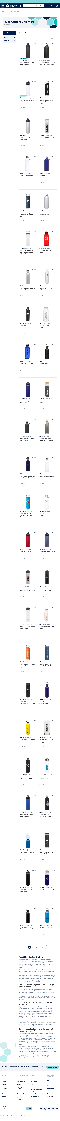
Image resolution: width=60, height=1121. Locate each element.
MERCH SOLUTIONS (22, 1075)
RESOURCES (34, 1075)
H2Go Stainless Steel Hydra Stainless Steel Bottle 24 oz (27, 589)
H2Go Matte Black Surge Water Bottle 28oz (27, 63)
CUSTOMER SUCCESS (50, 1076)
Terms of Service (11, 1115)
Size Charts (51, 1096)
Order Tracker (52, 1085)
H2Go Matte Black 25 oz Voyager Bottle (46, 852)
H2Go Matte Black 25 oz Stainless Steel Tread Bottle (27, 702)
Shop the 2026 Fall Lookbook (29, 1)
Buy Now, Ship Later (21, 1087)
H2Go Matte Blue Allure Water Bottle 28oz (26, 815)
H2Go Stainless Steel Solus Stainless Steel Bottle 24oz (27, 289)
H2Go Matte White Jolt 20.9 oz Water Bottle (47, 777)
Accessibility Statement (34, 1115)
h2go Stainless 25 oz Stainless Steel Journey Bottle (35, 1014)
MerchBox (20, 1079)
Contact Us (51, 1083)
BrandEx (19, 1091)
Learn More (7, 24)
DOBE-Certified (7, 1091)
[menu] (8, 1088)
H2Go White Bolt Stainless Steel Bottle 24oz (46, 476)
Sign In (53, 5)
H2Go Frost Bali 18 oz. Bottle (47, 138)
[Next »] (46, 949)
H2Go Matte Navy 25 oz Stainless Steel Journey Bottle (26, 214)
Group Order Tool (22, 1081)
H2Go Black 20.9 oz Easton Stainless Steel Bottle (47, 815)
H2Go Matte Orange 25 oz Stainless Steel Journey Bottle (27, 665)
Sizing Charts (3, 1115)
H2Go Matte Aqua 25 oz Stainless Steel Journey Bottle (26, 515)
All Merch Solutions (20, 1098)
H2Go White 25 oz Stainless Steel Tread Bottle (27, 627)
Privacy (18, 1115)
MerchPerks (51, 1093)
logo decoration (31, 1046)
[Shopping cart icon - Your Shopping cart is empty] (57, 7)
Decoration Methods (36, 1087)
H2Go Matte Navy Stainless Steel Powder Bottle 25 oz (27, 476)
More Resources (35, 1096)
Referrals (50, 1091)
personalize (42, 989)
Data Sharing (24, 1115)
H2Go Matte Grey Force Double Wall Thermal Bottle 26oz (47, 440)
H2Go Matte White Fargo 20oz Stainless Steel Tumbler (46, 741)
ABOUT (4, 1075)
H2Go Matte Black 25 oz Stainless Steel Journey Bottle (46, 101)
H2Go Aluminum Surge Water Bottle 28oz (26, 138)
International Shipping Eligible (37, 1090)
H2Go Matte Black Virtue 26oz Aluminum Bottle (27, 777)
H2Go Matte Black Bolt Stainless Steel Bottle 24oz (46, 364)
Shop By (6, 40)
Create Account (52, 1067)
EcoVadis (5, 1088)
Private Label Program (21, 1094)
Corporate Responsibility (7, 1085)
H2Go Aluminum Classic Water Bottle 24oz (46, 213)
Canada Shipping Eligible (37, 1093)
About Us (5, 1079)
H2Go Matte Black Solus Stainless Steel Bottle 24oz (27, 928)
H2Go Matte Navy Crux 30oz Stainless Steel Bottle (46, 664)
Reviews (5, 1096)
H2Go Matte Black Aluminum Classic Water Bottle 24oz (47, 63)
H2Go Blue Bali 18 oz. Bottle (47, 889)
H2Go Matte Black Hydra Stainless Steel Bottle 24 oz (47, 589)
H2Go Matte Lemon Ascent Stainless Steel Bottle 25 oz (27, 740)
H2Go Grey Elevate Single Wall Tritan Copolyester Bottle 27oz (27, 252)
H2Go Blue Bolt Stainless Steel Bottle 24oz (46, 702)
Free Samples (52, 1088)
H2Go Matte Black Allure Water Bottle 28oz (27, 890)
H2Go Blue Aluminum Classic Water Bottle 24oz (46, 176)
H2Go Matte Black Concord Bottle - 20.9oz (27, 439)
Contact (47, 5)
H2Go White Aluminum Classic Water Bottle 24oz (27, 176)
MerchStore (20, 1084)
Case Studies (34, 1081)
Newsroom (6, 1093)
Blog (32, 1084)
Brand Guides (34, 1079)
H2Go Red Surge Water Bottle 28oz (26, 552)
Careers (5, 1081)
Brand (6, 37)
